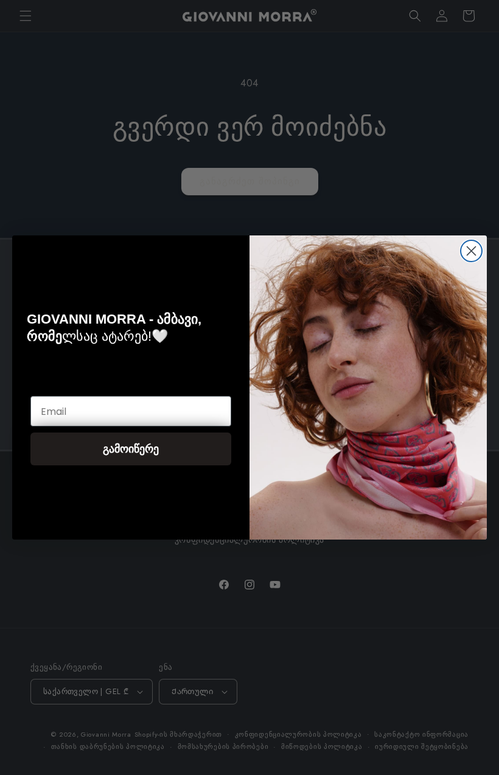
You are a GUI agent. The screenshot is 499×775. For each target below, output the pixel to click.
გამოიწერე (131, 448)
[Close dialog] (471, 251)
